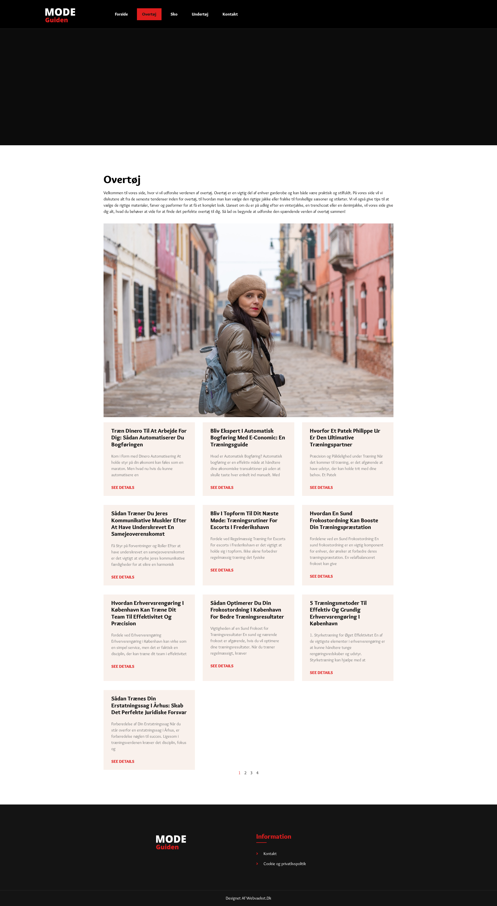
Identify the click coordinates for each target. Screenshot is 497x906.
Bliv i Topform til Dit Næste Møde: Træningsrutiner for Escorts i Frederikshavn (244, 520)
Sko (174, 14)
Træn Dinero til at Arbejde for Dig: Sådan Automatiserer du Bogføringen (149, 437)
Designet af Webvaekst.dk (248, 898)
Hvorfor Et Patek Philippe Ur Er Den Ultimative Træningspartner (345, 437)
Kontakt (230, 14)
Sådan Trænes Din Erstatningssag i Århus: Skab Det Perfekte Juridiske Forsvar (149, 705)
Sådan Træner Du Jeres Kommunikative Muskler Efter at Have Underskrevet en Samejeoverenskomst (148, 523)
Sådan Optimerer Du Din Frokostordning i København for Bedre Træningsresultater (247, 609)
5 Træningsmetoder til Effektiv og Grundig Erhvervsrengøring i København (338, 613)
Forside (121, 14)
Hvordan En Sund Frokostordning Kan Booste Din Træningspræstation (344, 520)
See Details (122, 487)
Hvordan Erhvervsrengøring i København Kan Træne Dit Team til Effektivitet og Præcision (147, 613)
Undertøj (200, 14)
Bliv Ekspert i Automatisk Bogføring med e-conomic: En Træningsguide (247, 437)
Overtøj (149, 14)
